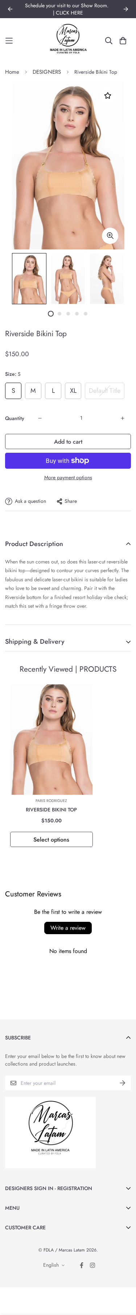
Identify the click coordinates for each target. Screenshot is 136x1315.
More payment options (68, 477)
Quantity (14, 418)
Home (12, 72)
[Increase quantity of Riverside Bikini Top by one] (122, 418)
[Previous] (10, 9)
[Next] (126, 9)
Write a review (68, 928)
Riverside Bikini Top (51, 809)
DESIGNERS (47, 72)
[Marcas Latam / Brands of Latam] (68, 40)
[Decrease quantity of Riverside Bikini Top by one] (40, 418)
